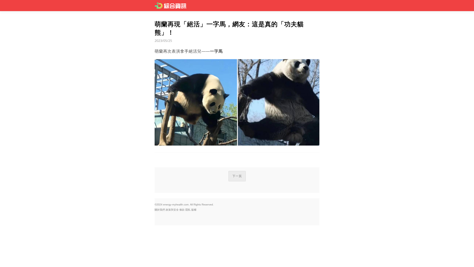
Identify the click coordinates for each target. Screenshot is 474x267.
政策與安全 (172, 209)
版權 (193, 209)
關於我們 (160, 209)
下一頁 (237, 176)
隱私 (188, 209)
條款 (182, 209)
